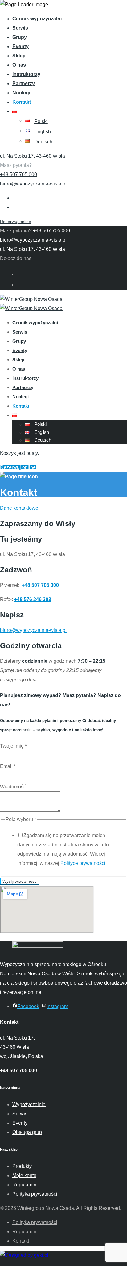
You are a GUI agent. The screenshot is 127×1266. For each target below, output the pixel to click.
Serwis (20, 28)
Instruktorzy (26, 74)
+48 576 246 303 (32, 599)
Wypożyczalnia (29, 1104)
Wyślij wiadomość (19, 881)
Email (8, 766)
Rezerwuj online (15, 221)
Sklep (19, 55)
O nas (19, 65)
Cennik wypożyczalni (37, 18)
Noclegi (21, 92)
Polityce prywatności (82, 863)
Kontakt (21, 102)
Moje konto (24, 1175)
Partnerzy (23, 83)
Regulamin (24, 1184)
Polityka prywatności (34, 1194)
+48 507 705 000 (18, 174)
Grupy (19, 37)
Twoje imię (13, 746)
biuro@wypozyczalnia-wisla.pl (33, 183)
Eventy (20, 46)
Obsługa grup (27, 1132)
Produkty (22, 1166)
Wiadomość (13, 786)
